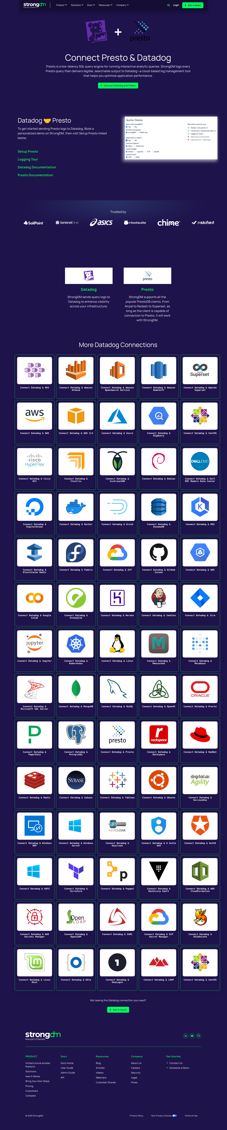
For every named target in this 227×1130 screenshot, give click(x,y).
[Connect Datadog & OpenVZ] (159, 695)
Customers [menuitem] (31, 1090)
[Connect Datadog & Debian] (159, 467)
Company (121, 5)
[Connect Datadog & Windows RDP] (34, 832)
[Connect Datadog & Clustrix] (76, 467)
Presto (147, 289)
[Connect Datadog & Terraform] (76, 877)
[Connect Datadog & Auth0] (200, 832)
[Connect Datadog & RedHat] (200, 741)
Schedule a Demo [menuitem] (179, 1067)
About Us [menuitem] (136, 1063)
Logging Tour (28, 159)
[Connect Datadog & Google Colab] (34, 604)
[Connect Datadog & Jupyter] (34, 650)
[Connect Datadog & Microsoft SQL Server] (34, 695)
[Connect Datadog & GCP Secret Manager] (159, 923)
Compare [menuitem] (30, 1095)
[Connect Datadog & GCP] (117, 559)
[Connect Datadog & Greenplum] (76, 604)
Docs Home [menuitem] (67, 1063)
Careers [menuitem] (135, 1067)
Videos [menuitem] (99, 1072)
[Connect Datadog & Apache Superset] (200, 376)
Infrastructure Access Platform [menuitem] (37, 1064)
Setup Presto (28, 151)
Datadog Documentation (37, 167)
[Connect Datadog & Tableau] (117, 786)
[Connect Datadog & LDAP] (159, 969)
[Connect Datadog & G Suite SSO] (159, 832)
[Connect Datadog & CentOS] (200, 422)
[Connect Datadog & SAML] (117, 923)
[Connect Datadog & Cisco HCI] (34, 467)
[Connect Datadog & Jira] (200, 604)
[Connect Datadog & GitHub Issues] (159, 559)
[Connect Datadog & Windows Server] (76, 832)
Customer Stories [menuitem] (106, 1082)
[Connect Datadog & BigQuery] (159, 422)
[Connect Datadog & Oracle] (200, 695)
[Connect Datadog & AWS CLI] (76, 422)
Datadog (89, 289)
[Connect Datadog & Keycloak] (117, 832)
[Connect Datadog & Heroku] (117, 604)
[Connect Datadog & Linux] (117, 650)
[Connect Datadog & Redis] (34, 786)
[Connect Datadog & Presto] (117, 741)
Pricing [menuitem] (29, 1086)
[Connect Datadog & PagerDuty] (34, 741)
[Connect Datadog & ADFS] (34, 877)
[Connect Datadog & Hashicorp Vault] (159, 877)
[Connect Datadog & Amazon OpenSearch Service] (117, 376)
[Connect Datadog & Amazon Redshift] (159, 376)
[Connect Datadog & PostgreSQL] (76, 741)
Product (60, 5)
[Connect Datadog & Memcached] (159, 650)
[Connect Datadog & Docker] (76, 513)
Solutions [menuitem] (30, 1071)
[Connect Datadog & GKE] (200, 559)
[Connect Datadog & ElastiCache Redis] (34, 559)
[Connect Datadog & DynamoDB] (159, 513)
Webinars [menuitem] (101, 1077)
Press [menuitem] (134, 1082)
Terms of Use (191, 1115)
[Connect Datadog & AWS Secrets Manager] (34, 923)
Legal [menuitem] (134, 1077)
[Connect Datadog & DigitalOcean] (34, 513)
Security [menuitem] (136, 1072)
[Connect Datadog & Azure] (117, 422)
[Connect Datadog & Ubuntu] (159, 786)
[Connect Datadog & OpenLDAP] (76, 923)
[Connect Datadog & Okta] (76, 969)
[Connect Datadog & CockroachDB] (117, 467)
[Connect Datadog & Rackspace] (159, 741)
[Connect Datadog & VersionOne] (200, 786)
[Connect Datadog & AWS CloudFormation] (200, 877)
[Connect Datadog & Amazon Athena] (76, 376)
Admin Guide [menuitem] (68, 1072)
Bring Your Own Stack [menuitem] (37, 1081)
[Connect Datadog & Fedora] (76, 559)
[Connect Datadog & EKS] (200, 513)
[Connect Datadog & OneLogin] (117, 969)
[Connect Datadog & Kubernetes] (76, 650)
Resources (104, 5)
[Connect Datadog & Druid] (117, 513)
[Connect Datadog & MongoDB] (76, 695)
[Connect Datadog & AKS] (34, 376)
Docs (89, 5)
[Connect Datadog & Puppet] (117, 877)
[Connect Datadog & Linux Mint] (34, 969)
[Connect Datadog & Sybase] (76, 786)
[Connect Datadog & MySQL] (117, 695)
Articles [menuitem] (100, 1067)
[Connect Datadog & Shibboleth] (200, 923)
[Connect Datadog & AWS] (34, 422)
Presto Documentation (35, 175)
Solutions (76, 5)
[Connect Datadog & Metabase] (200, 650)
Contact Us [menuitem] (176, 1063)
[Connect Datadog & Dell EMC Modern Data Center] (200, 467)
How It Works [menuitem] (32, 1076)
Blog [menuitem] (98, 1063)
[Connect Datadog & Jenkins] (159, 604)
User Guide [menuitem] (67, 1067)
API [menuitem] (62, 1077)
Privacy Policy (136, 1115)
